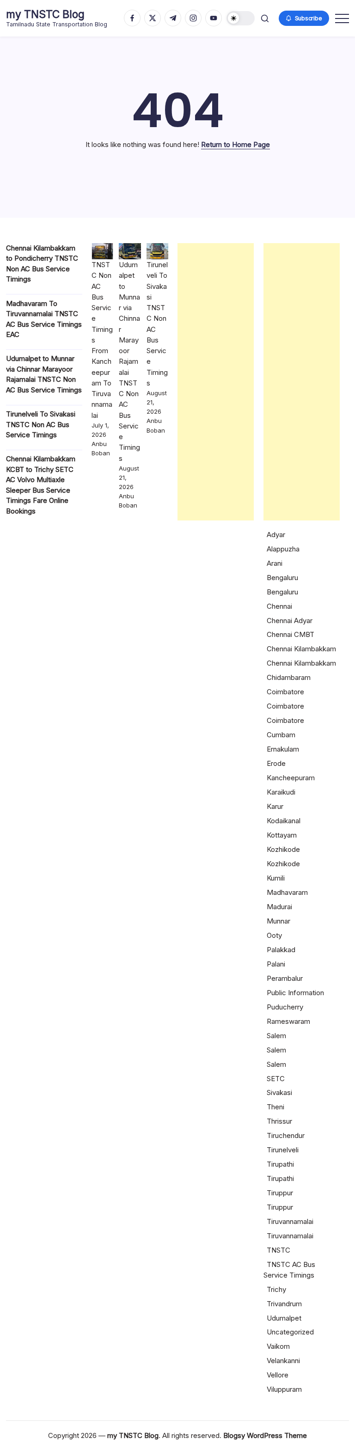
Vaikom (278, 1346)
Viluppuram (284, 1389)
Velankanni (283, 1360)
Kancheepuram (291, 777)
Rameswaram (288, 1021)
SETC (276, 1078)
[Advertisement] (216, 381)
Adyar (276, 534)
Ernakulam (283, 749)
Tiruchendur (286, 1135)
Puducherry (285, 1007)
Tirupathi (280, 1164)
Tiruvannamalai (290, 1221)
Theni (275, 1106)
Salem (276, 1035)
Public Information (295, 992)
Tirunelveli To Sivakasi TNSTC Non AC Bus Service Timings (40, 424)
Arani (274, 563)
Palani (276, 964)
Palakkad (281, 949)
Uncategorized (290, 1332)
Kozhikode (283, 849)
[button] (240, 18)
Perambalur (285, 978)
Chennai (279, 606)
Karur (275, 806)
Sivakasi (279, 1092)
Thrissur (279, 1121)
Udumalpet (284, 1318)
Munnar (278, 921)
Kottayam (282, 835)
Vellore (277, 1374)
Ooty (274, 935)
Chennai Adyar (289, 620)
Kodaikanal (283, 820)
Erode (276, 763)
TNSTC (278, 1250)
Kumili (276, 878)
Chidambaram (289, 677)
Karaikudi (281, 792)
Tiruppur (280, 1192)
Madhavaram (287, 892)
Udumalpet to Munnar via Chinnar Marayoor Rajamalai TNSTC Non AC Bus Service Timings (129, 361)
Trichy (276, 1289)
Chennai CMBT (290, 634)
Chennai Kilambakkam (301, 648)
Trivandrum (284, 1303)
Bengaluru (282, 577)
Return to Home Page (235, 144)
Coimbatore (285, 691)
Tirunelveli (283, 1149)
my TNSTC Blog (45, 14)
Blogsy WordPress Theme (265, 1435)
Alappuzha (283, 549)
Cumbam (281, 734)
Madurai (279, 906)
